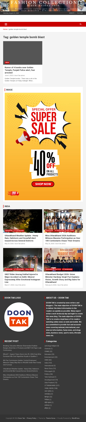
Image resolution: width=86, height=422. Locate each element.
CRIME (47, 351)
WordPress (75, 418)
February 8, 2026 (50, 285)
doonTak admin (19, 75)
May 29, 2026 (9, 243)
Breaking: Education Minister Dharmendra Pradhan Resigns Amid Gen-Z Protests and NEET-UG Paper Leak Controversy (22, 348)
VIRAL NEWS (70, 230)
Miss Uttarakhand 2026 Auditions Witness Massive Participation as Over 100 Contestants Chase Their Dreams (62, 238)
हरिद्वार (46, 408)
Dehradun (8, 230)
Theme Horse (50, 418)
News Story (49, 368)
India (7, 62)
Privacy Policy (31, 418)
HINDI (46, 360)
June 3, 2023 (9, 75)
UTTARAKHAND (19, 230)
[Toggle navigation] (6, 24)
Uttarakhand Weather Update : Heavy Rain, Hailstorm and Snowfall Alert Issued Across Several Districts (21, 238)
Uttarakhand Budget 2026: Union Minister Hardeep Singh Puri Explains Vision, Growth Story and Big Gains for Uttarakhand (62, 278)
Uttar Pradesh (49, 383)
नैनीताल (47, 400)
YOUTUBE (80, 13)
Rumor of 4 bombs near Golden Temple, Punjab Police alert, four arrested (20, 70)
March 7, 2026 (9, 285)
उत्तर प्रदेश (48, 391)
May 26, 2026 (49, 243)
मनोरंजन (47, 405)
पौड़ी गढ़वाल (48, 402)
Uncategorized (50, 380)
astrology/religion (51, 346)
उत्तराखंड (47, 394)
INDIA (7, 206)
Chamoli (47, 349)
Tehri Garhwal (49, 377)
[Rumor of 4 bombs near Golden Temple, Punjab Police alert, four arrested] (22, 53)
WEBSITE (72, 13)
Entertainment (49, 357)
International (49, 366)
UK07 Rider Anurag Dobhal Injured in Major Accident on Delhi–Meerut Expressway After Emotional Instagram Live (22, 278)
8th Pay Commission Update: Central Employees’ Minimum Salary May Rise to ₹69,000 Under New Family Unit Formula (22, 362)
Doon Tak (21, 418)
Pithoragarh (49, 371)
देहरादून (47, 397)
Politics (58, 269)
